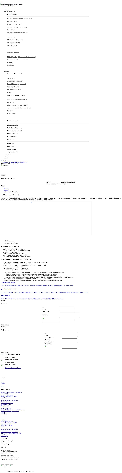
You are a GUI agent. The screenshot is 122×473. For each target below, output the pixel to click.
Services (6, 190)
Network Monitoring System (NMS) (16, 84)
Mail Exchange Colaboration (14, 81)
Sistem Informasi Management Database (17, 59)
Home (2, 380)
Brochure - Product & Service (13, 368)
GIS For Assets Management (14, 40)
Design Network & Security (18, 298)
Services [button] (6, 71)
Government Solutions (13, 52)
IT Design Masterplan (57, 298)
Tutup (2, 186)
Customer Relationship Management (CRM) (19, 108)
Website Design (11, 113)
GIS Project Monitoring (13, 42)
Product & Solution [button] (9, 11)
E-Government (11, 102)
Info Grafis (10, 111)
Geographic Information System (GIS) (17, 32)
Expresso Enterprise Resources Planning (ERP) (19, 18)
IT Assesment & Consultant (33, 298)
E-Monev (9, 62)
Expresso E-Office (12, 21)
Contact (6, 158)
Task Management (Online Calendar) (17, 27)
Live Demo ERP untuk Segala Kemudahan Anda (14, 162)
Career (6, 156)
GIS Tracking (10, 37)
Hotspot (9, 92)
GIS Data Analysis (12, 45)
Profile (6, 10)
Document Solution (46, 298)
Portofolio (7, 155)
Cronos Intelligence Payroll (14, 24)
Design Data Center (6, 298)
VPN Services (11, 78)
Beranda (6, 188)
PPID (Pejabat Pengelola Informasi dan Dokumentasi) (21, 57)
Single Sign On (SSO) (13, 86)
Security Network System (14, 89)
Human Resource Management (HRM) (17, 105)
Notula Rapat (10, 30)
